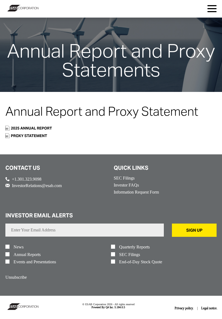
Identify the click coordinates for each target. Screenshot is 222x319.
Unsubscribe (16, 277)
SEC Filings (124, 178)
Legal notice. (209, 308)
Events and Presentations (35, 262)
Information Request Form (136, 192)
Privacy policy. (184, 308)
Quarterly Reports (134, 247)
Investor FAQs (126, 185)
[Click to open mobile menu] (212, 9)
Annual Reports (27, 254)
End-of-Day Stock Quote (140, 262)
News (19, 247)
